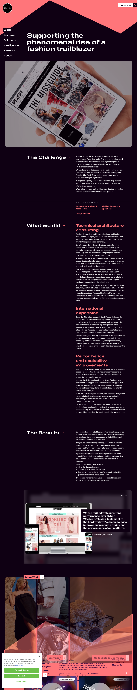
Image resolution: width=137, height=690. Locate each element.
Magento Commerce (87, 295)
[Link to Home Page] (7, 8)
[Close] (39, 656)
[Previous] (122, 496)
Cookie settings (22, 681)
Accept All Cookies (22, 670)
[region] (22, 670)
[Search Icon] (135, 5)
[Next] (126, 496)
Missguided (80, 156)
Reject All (21, 676)
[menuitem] (7, 30)
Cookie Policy (19, 665)
